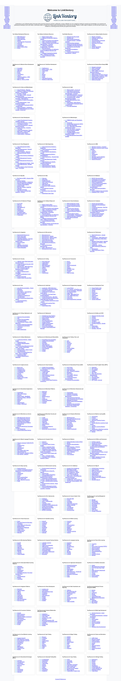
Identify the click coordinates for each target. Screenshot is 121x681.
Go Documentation (71, 291)
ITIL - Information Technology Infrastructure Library (73, 127)
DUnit (43, 77)
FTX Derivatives (96, 641)
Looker (68, 595)
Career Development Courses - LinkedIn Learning (24, 121)
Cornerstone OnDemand (48, 551)
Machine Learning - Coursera (99, 146)
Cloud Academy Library (73, 213)
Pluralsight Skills (46, 550)
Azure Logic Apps (21, 236)
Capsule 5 (7, 11)
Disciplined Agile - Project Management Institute (72, 98)
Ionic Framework (71, 573)
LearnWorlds (70, 507)
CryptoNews (20, 372)
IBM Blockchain (71, 417)
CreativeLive (20, 570)
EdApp (19, 544)
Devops (7, 18)
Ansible (94, 574)
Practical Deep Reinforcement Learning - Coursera (48, 488)
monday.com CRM (46, 617)
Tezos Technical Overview (73, 397)
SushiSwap (20, 663)
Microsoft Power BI (71, 591)
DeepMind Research (97, 158)
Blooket (44, 530)
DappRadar (70, 376)
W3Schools (45, 264)
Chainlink (44, 401)
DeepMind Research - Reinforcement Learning (46, 476)
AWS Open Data (46, 184)
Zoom (18, 521)
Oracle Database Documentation (100, 191)
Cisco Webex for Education (24, 525)
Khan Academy (71, 525)
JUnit (43, 72)
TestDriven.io (45, 68)
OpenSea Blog (95, 377)
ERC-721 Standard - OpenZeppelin (96, 374)
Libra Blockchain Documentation (75, 398)
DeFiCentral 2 (7, 27)
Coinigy (94, 664)
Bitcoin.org (20, 367)
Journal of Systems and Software (50, 40)
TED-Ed (19, 551)
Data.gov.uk (45, 183)
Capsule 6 (7, 13)
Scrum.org (69, 122)
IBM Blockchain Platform (23, 421)
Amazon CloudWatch (47, 347)
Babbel (69, 527)
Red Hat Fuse (20, 600)
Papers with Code (21, 478)
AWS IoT (19, 204)
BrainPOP (44, 527)
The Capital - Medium (72, 375)
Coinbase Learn (21, 370)
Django (69, 267)
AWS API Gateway (21, 599)
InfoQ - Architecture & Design (49, 41)
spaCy (18, 444)
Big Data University (22, 189)
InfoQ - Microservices (47, 247)
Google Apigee (21, 590)
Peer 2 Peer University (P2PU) (99, 546)
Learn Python (70, 288)
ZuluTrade (69, 660)
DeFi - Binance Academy (73, 371)
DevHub (7, 21)
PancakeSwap (21, 661)
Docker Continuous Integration (24, 324)
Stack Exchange (96, 547)
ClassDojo (19, 523)
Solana (44, 395)
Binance (44, 637)
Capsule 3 (7, 9)
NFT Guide (94, 376)
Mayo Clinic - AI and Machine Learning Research (73, 476)
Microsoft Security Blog (47, 507)
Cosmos (44, 402)
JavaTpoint (20, 290)
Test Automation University (98, 40)
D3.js (68, 596)
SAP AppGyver (46, 595)
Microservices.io (46, 48)
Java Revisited (21, 296)
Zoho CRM (45, 616)
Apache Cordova (96, 621)
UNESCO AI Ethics (96, 458)
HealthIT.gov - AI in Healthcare (74, 479)
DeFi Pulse (70, 367)
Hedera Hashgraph (47, 400)
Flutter (68, 567)
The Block (19, 378)
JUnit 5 (68, 345)
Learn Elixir (70, 298)
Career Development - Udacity (24, 130)
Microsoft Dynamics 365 (48, 620)
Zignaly (44, 664)
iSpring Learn (20, 549)
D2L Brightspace (96, 503)
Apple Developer (71, 566)
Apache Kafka (45, 164)
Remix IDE (44, 373)
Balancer (19, 665)
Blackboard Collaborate (23, 527)
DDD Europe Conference (98, 77)
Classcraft (44, 522)
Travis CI (19, 328)
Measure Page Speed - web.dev (100, 241)
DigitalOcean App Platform (48, 315)
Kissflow (94, 595)
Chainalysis (45, 419)
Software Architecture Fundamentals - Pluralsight (47, 46)
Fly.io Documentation (47, 321)
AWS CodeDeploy (21, 329)
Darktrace (44, 498)
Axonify (19, 542)
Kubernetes (95, 293)
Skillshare (69, 528)
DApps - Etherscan (22, 404)
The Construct (70, 454)
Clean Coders (20, 348)
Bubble (44, 596)
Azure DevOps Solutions (73, 43)
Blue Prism (94, 602)
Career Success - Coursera (24, 127)
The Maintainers (21, 351)
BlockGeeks (20, 376)
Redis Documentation (97, 182)
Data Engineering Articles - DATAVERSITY (47, 155)
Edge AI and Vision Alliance (99, 477)
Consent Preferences (60, 679)
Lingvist (69, 554)
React (68, 261)
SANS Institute (21, 265)
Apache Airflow (95, 575)
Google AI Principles (97, 443)
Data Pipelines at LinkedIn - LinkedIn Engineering (48, 162)
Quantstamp (45, 420)
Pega (93, 591)
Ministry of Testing (96, 36)
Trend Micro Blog (46, 503)
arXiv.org (94, 151)
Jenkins (94, 294)
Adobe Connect (21, 530)
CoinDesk (19, 375)
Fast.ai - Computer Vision (48, 446)
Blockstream (70, 425)
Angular (69, 262)
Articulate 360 (70, 498)
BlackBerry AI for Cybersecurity (49, 505)
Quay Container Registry (98, 213)
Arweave (69, 402)
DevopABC (7, 19)
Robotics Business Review (73, 449)
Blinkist (19, 577)
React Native (70, 569)
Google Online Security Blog (24, 278)
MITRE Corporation (47, 510)
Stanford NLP (20, 448)
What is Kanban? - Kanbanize (24, 107)
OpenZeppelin (20, 402)
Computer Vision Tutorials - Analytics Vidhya (48, 457)
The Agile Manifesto (72, 106)
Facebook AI (20, 641)
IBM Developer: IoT (22, 213)
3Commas (44, 662)
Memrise (69, 530)
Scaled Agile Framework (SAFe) (75, 124)
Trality (43, 667)
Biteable (19, 550)
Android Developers (72, 565)
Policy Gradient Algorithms (48, 474)
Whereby (19, 532)
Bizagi (93, 594)
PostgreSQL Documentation (99, 179)
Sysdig (44, 351)
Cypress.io (20, 327)
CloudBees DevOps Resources (75, 45)
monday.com (45, 589)
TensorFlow (95, 154)
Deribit (68, 645)
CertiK (43, 417)
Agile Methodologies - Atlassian (75, 95)
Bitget (93, 649)
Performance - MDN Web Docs (99, 237)
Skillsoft (44, 544)
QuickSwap (20, 670)
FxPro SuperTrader (71, 665)
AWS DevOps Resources (73, 39)
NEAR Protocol (46, 396)
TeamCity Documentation (23, 325)
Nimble (44, 625)
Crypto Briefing (46, 378)
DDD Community (96, 68)
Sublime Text (95, 298)
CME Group (95, 638)
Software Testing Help (97, 38)
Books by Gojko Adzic (47, 79)
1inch (18, 666)
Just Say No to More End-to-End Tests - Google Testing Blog (24, 346)
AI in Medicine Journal (72, 473)
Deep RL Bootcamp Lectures (49, 486)
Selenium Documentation (23, 317)
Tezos (43, 397)
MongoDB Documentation (98, 180)
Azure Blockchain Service (23, 419)
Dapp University (46, 376)
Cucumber (19, 68)
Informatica (20, 596)
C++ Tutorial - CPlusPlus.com (74, 289)
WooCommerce (21, 614)
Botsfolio (44, 668)
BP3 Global (95, 601)
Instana (44, 349)
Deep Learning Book (22, 477)
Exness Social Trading (72, 668)
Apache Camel (21, 242)
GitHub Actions (46, 319)
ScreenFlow (70, 508)
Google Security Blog (47, 506)
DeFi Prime (70, 373)
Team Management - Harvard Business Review (23, 150)
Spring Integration (21, 237)
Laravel (69, 271)
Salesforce (44, 614)
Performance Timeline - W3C (99, 242)
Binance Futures (96, 639)
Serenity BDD (20, 78)
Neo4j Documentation (97, 184)
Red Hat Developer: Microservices (46, 245)
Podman (94, 206)
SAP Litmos (95, 509)
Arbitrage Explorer (96, 669)
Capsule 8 (7, 15)
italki (68, 550)
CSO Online (20, 270)
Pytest (43, 75)
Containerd (94, 208)
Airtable (44, 600)
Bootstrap (69, 270)
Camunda (94, 592)
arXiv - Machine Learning (23, 479)
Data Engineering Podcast (48, 165)
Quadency (44, 670)
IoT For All (19, 203)
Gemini (44, 644)
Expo (68, 575)
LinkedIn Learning (71, 531)
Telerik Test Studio (96, 46)
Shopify (19, 613)
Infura (18, 401)
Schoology (94, 504)
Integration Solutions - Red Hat (24, 238)
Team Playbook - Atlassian (23, 89)
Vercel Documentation (47, 326)
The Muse (19, 129)
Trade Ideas (45, 663)
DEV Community (96, 550)
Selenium (69, 343)
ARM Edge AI (95, 474)
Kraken (44, 639)
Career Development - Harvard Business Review (23, 126)
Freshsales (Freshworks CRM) (49, 621)
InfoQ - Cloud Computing (73, 209)
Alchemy (19, 395)
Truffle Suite (45, 372)
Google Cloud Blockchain (23, 420)
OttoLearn (19, 547)
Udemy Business (46, 549)
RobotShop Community (73, 450)
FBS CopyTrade (71, 667)
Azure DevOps (95, 319)
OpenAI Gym (45, 473)
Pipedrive (44, 619)
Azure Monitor (45, 348)
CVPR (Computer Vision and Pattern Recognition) (48, 451)
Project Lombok (21, 294)
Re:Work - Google (21, 93)
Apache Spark (20, 185)
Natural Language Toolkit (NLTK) (25, 443)
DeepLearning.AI (21, 468)
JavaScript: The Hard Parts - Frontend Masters (48, 295)
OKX (43, 643)
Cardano (44, 394)
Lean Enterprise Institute (73, 130)
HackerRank (20, 45)
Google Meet (20, 528)
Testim (93, 44)
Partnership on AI (96, 444)
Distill (93, 153)
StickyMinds (95, 39)
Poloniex (69, 648)
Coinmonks (45, 377)
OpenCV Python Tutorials (48, 448)
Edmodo (94, 508)
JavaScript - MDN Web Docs (49, 288)
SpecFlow (19, 69)
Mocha (43, 74)
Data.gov (19, 188)
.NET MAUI (70, 570)
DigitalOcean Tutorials (97, 215)
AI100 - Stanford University (98, 457)
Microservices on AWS (47, 241)
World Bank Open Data (48, 193)
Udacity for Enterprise (47, 545)
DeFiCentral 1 (7, 28)
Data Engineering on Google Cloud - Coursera (48, 150)
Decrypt (19, 373)
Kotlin (68, 576)
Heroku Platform (46, 322)
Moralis (19, 400)
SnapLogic (20, 595)
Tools (7, 23)
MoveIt (68, 443)
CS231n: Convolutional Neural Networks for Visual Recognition (23, 470)
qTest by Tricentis (96, 41)
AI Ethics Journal (96, 441)
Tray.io (93, 573)
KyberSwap (20, 669)
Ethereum (44, 391)
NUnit (68, 352)
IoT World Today (21, 212)
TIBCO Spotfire (71, 601)
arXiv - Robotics (71, 452)
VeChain (69, 427)
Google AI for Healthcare (73, 468)
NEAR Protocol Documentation (74, 401)
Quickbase (44, 593)
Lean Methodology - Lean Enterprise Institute (22, 103)
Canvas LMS (95, 502)
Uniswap (19, 660)
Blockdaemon (20, 424)
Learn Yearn (70, 368)
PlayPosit (44, 531)
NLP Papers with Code (23, 450)
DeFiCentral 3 (7, 25)
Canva (68, 500)
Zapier (18, 243)
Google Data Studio (72, 597)
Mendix (19, 593)
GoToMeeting (20, 531)
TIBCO (19, 591)
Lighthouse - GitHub (97, 245)
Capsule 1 (7, 6)
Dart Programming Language (74, 299)
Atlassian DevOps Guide (73, 36)
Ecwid (18, 624)
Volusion (19, 621)
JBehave (19, 70)
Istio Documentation (97, 216)
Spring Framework (71, 265)
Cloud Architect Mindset (73, 208)
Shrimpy (44, 665)
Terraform (94, 321)
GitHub (19, 40)
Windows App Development (99, 626)
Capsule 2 (7, 8)
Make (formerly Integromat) (98, 570)
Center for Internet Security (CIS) (25, 264)
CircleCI (94, 318)
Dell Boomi (20, 598)
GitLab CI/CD (45, 318)
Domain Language (96, 67)
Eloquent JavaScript (47, 290)
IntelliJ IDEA (95, 295)
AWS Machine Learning (23, 639)
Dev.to (18, 48)
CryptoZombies (46, 371)
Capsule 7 (7, 14)
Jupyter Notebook (96, 299)
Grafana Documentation (48, 341)
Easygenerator (70, 510)
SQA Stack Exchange (97, 43)
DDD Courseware (96, 73)
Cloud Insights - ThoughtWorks (74, 215)
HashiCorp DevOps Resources (74, 44)
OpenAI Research (96, 159)
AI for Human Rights (97, 450)
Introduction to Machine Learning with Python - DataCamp (99, 430)
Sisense (69, 599)
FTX (43, 648)
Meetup (94, 555)
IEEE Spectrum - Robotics (73, 446)
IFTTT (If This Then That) (98, 567)
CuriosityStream (21, 576)
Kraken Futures (95, 640)
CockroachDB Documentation (99, 183)
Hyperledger (70, 392)
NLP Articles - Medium (22, 454)
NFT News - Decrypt (97, 380)
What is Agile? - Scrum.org (73, 89)
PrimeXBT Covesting (72, 664)
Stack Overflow (21, 38)
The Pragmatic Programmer (24, 41)
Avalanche (44, 399)
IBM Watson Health (71, 469)
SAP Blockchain (21, 429)
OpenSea (94, 367)
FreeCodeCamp (21, 39)
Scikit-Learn (95, 419)
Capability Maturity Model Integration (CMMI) (72, 133)
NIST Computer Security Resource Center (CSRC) (22, 268)
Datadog (44, 342)
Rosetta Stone (70, 546)
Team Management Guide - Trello (25, 163)
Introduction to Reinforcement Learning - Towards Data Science (48, 479)
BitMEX (69, 637)
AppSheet (44, 594)
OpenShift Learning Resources (99, 209)
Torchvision (45, 443)
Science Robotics (71, 448)
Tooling (7, 16)
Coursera (19, 44)
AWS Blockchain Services (23, 417)
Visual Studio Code (96, 288)
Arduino (19, 208)
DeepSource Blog (21, 354)
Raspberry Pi (20, 209)
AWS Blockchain (71, 420)
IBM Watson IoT (21, 207)
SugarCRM (45, 624)
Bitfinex (44, 642)
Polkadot (44, 392)
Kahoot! (44, 521)
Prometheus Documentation (49, 339)
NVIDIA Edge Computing (98, 468)
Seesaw (44, 528)
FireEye (44, 502)
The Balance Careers (22, 124)
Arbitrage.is (94, 659)
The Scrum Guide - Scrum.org (74, 96)
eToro (43, 647)
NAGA (68, 663)
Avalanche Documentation (73, 404)
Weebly (19, 623)
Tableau (69, 590)
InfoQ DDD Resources (97, 78)
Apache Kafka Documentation (24, 183)
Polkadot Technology (72, 393)
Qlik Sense (69, 594)
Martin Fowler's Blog (22, 46)
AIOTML (94, 478)
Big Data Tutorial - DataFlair (24, 187)
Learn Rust (69, 293)
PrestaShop (20, 620)
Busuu (68, 547)
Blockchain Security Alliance (49, 429)
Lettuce (19, 75)
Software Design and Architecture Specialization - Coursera (49, 43)
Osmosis (19, 672)
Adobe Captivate (71, 505)
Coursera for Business (47, 547)
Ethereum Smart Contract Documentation (47, 369)
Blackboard (94, 501)
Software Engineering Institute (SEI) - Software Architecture (48, 54)
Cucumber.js (20, 74)
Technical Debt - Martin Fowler (24, 349)
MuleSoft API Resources (23, 235)
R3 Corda (69, 422)
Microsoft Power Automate (98, 566)
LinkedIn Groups (96, 554)
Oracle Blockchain (71, 421)
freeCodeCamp (46, 261)
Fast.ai (93, 150)
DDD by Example (96, 79)
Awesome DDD (96, 69)
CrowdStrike (45, 500)
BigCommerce (20, 615)
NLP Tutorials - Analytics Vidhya (25, 453)
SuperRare (94, 378)
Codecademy (45, 262)
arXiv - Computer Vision (48, 455)
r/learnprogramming (97, 551)
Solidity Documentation (48, 367)
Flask (68, 266)
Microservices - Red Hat (48, 238)
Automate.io (95, 571)
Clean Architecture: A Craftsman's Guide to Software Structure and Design (49, 50)
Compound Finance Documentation (71, 378)
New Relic (44, 343)
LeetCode (19, 43)
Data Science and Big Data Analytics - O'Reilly (23, 191)
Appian (93, 590)
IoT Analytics (20, 211)
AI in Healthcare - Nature (73, 472)
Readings (7, 20)
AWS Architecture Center (73, 203)
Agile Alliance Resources (73, 91)
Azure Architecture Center (73, 204)
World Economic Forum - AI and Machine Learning (99, 452)
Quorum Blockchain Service (24, 430)
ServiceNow (95, 576)
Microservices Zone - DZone (49, 248)
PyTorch (94, 155)
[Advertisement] (73, 71)
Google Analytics (71, 592)
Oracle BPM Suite (96, 596)
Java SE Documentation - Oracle (25, 288)
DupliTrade (69, 662)
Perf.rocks (94, 243)
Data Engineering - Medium (49, 167)
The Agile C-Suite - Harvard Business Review (23, 95)
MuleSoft (19, 589)
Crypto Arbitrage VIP (97, 668)
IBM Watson (20, 646)
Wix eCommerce (21, 619)
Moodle (94, 499)
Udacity (69, 532)
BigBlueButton (20, 526)
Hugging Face (20, 445)
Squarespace (20, 618)
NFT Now (94, 372)
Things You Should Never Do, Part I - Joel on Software (23, 353)
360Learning (45, 546)
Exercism (44, 269)
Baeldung (19, 289)
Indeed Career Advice (22, 132)
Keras (93, 428)
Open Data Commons (47, 182)
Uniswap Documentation (73, 380)
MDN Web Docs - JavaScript (74, 571)
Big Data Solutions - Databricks (25, 182)
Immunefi (44, 421)
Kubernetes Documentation (98, 204)
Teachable (69, 502)
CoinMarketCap (21, 371)
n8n (93, 569)
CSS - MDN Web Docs (72, 295)
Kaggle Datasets (46, 180)
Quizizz (44, 525)
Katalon (94, 45)
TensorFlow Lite (96, 472)
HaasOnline (45, 660)
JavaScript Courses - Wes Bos (49, 296)
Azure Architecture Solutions (74, 216)
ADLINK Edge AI (96, 479)
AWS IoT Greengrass (97, 471)
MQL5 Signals (70, 669)
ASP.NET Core (70, 269)
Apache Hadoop (21, 180)
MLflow (93, 431)
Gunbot (93, 663)
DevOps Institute (71, 131)
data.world (44, 179)
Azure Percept (95, 469)
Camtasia (69, 501)
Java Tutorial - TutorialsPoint (24, 291)
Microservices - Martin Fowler (49, 237)
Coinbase (44, 638)
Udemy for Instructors (72, 503)
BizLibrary (44, 554)
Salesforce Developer (22, 245)
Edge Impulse (95, 473)
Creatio (44, 598)
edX (68, 523)
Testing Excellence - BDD (23, 77)
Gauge (19, 73)
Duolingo (44, 523)
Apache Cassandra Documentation (95, 186)
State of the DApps (22, 393)
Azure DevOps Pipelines (48, 317)
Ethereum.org (20, 368)
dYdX (18, 668)
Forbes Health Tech (72, 478)
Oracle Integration (21, 247)
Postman (94, 296)
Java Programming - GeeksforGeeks (21, 301)
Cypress (69, 344)
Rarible (93, 371)
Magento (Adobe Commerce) (24, 616)
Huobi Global (45, 640)
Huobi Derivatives (96, 648)
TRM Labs (44, 422)
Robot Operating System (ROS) (75, 441)
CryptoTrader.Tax (96, 667)
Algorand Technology (72, 400)
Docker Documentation (97, 203)
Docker (93, 291)
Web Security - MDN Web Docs (25, 266)
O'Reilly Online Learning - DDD (99, 76)
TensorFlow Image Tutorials (49, 449)
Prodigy (44, 526)
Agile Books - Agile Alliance (74, 102)
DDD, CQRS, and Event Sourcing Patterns (97, 71)
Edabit (43, 271)
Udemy (69, 522)
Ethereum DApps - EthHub (23, 397)
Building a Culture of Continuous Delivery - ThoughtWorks (24, 92)
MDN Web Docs (21, 36)
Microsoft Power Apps (47, 591)
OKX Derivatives (96, 645)
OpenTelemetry (46, 344)
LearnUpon (94, 507)
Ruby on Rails (70, 272)
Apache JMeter (95, 48)
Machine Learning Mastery (98, 156)
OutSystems (45, 590)
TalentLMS (94, 506)
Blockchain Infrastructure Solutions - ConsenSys (72, 406)
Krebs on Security (21, 276)
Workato (19, 594)
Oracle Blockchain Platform (24, 422)
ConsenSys (70, 424)
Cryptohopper (45, 659)
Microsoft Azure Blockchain (73, 419)
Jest (43, 73)
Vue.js (68, 264)
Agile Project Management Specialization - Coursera (72, 93)
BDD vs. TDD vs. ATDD (23, 79)
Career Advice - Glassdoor (23, 134)
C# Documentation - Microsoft (74, 290)
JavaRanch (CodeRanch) (23, 295)
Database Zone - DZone (98, 192)
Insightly (44, 622)
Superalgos (45, 669)
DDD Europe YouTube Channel (100, 74)
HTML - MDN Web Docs (73, 294)
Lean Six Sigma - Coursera (73, 129)
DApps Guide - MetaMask (23, 396)
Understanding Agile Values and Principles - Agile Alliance (24, 98)
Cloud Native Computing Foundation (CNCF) (97, 212)
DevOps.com (70, 38)
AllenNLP (19, 449)
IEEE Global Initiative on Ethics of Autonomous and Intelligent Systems (98, 447)
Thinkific (69, 506)
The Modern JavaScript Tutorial (50, 289)
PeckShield (45, 427)
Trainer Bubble (21, 554)
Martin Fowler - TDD (47, 69)
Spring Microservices (47, 240)
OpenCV (44, 441)
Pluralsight (20, 571)
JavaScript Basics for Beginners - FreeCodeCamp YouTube (49, 299)
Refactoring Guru (21, 342)
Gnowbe (19, 546)
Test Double (45, 70)
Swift (93, 625)
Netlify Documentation (47, 323)
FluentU (69, 553)
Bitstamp (44, 645)
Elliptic (43, 425)
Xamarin (94, 620)
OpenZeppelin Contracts (48, 375)
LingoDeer (69, 549)
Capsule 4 (7, 10)
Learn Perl (69, 296)
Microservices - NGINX (47, 236)
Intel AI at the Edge (96, 476)
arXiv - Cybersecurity (47, 501)
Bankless (69, 372)
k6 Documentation (21, 320)
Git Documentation (96, 289)
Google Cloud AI (21, 638)
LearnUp (19, 553)
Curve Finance (21, 664)
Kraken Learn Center (22, 377)
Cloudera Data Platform (23, 184)
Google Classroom (96, 511)
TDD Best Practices (47, 78)
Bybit (68, 643)
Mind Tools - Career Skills (23, 131)
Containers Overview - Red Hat (99, 207)
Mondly (69, 551)
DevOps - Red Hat (96, 328)
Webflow (44, 599)
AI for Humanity (95, 449)
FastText (19, 446)
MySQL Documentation (97, 178)
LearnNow (19, 579)
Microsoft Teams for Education (24, 522)
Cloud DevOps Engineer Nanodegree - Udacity (72, 52)
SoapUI (69, 350)
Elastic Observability (47, 346)
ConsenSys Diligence (47, 426)
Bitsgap (94, 660)
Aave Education (71, 370)
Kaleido (19, 425)
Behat (18, 72)
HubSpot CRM (45, 615)
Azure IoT (19, 206)
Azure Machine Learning (23, 640)
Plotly (68, 600)
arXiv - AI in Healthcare (72, 474)
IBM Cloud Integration (22, 246)
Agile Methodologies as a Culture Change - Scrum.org (24, 109)
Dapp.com (19, 398)
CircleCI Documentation (23, 319)
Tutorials (7, 24)
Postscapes (20, 215)
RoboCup (69, 453)
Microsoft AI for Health (72, 471)
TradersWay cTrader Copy (73, 670)
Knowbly (19, 545)
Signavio (94, 600)
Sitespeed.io (95, 248)
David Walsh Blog (46, 305)
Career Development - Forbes (24, 122)
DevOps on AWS (96, 322)
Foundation (94, 370)
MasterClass (20, 567)
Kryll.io (93, 662)
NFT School (95, 368)
